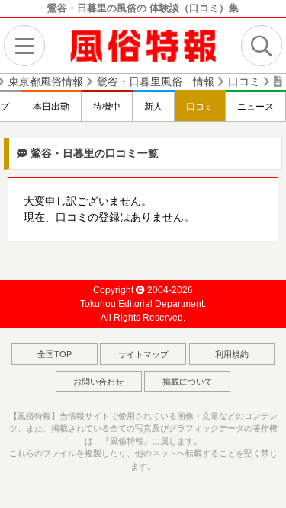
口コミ (200, 106)
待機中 (107, 106)
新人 (153, 106)
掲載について (187, 381)
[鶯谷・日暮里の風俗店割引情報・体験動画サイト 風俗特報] (143, 45)
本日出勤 (51, 106)
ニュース (255, 106)
